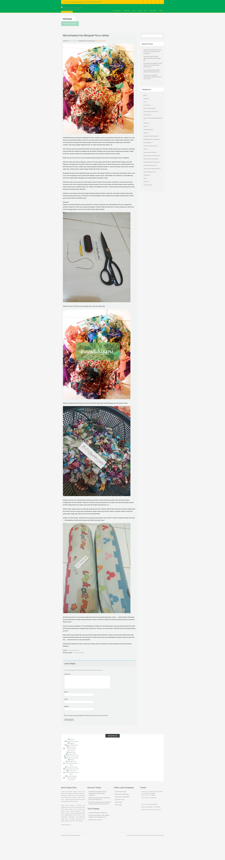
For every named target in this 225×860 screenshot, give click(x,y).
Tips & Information (100, 41)
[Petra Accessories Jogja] (71, 756)
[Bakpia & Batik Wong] (71, 745)
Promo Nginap (147, 142)
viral (144, 178)
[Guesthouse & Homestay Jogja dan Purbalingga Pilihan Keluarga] (71, 8)
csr (144, 101)
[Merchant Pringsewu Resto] (71, 764)
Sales (144, 149)
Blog (139, 10)
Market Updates (147, 129)
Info (134, 10)
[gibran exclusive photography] (71, 749)
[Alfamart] (71, 759)
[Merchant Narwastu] (71, 767)
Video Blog (146, 175)
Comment (67, 674)
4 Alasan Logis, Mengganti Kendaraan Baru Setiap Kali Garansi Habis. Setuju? (152, 76)
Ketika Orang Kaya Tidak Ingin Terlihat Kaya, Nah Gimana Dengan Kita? (152, 58)
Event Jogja (146, 105)
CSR (145, 10)
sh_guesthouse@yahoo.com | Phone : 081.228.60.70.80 (86, 2)
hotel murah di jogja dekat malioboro (152, 118)
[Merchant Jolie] (71, 770)
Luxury (145, 126)
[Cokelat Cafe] (71, 746)
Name (66, 692)
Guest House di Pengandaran (122, 797)
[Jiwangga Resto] (71, 761)
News (160, 10)
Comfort (145, 98)
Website (66, 706)
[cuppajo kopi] (71, 752)
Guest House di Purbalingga (122, 794)
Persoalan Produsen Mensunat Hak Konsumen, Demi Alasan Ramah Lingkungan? (152, 51)
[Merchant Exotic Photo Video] (71, 773)
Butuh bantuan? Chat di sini (95, 819)
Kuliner (145, 123)
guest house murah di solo (150, 111)
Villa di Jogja (118, 804)
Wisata (145, 181)
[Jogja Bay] (71, 743)
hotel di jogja (146, 114)
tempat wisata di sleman (149, 165)
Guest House (117, 10)
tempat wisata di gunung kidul (151, 155)
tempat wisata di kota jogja (150, 159)
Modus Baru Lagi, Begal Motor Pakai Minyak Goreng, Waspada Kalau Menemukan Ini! (152, 65)
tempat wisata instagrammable (151, 168)
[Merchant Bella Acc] (71, 776)
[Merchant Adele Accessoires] (71, 778)
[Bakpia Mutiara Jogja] (71, 741)
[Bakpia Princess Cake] (71, 757)
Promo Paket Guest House (150, 145)
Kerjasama (127, 10)
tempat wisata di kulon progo (150, 162)
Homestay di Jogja (119, 799)
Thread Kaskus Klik (73, 650)
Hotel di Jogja (118, 802)
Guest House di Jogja (120, 791)
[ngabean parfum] (71, 754)
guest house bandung (149, 108)
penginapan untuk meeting (150, 136)
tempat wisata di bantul (149, 152)
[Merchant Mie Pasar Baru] (71, 768)
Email (66, 699)
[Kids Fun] (71, 739)
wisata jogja (146, 185)
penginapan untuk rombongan (151, 139)
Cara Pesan (153, 10)
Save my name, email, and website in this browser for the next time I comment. (86, 715)
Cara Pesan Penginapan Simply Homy (98, 812)
